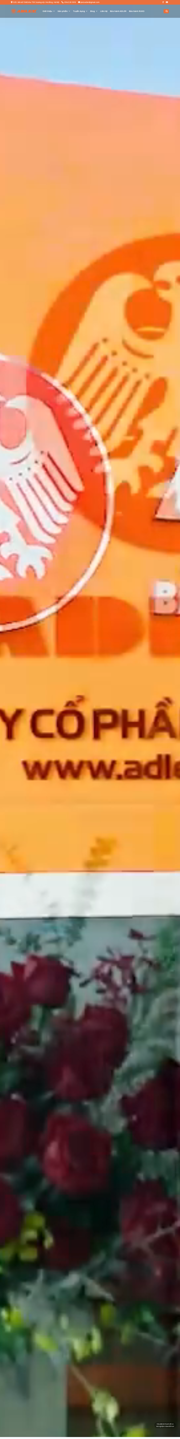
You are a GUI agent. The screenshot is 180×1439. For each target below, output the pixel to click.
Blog (92, 11)
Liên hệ (104, 11)
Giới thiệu (47, 11)
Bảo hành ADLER (118, 11)
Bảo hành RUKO (136, 11)
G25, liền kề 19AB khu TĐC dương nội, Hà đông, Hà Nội (36, 2)
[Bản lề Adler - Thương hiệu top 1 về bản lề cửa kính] (24, 11)
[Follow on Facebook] (163, 2)
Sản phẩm (63, 11)
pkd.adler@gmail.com (90, 2)
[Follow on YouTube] (167, 2)
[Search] (166, 11)
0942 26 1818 (70, 2)
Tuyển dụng (79, 11)
